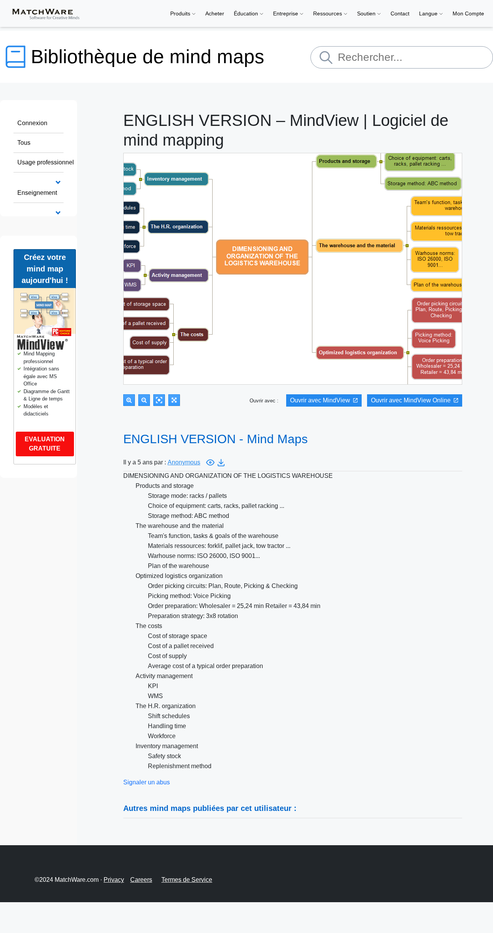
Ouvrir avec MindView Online (411, 400)
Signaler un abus (146, 782)
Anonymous (184, 462)
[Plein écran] (174, 400)
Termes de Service (186, 879)
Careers (141, 879)
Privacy (114, 879)
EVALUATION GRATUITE (45, 444)
